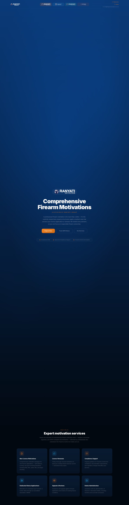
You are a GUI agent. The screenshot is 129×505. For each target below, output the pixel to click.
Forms (117, 4)
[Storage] (71, 4)
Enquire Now (48, 230)
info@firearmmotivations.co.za (111, 6)
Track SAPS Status (64, 230)
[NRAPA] (58, 4)
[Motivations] (46, 4)
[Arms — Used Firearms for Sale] (83, 4)
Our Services (80, 230)
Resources (116, 2)
